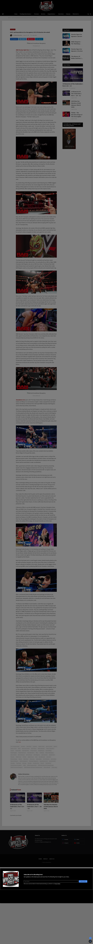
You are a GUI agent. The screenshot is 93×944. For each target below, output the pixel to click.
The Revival (48, 763)
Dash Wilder (48, 750)
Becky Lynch (13, 748)
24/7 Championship (15, 746)
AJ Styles (23, 746)
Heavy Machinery (50, 752)
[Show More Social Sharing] (45, 39)
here (19, 742)
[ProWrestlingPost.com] (46, 6)
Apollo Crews (41, 746)
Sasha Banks (39, 759)
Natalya (12, 757)
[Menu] (3, 14)
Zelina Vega (54, 767)
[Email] (11, 60)
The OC (42, 763)
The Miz (29, 763)
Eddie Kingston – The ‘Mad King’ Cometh (76, 43)
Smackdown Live (20, 400)
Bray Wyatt (33, 748)
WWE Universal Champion (17, 767)
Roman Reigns (14, 759)
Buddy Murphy (41, 748)
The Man (24, 763)
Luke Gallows (44, 754)
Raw (36, 757)
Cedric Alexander (50, 748)
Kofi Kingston (37, 754)
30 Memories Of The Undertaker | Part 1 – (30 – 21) (34, 806)
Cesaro (12, 750)
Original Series (51, 14)
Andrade (35, 746)
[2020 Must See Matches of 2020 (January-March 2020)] (51, 798)
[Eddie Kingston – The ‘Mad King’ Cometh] (66, 43)
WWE (24, 765)
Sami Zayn (26, 759)
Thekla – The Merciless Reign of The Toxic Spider (76, 114)
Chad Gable (18, 750)
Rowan (20, 759)
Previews (36, 14)
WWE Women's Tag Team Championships (33, 767)
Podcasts (68, 14)
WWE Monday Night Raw (22, 50)
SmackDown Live (44, 761)
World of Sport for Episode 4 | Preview (77, 50)
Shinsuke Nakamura (33, 761)
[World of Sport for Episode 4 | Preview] (66, 50)
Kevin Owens (29, 754)
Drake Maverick (22, 752)
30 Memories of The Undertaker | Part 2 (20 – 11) (17, 806)
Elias (37, 752)
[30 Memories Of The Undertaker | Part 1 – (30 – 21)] (34, 798)
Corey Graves (34, 750)
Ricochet (49, 757)
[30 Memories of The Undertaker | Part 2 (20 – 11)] (17, 798)
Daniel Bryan (41, 750)
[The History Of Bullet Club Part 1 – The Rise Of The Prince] (66, 57)
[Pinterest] (11, 57)
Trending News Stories (25, 14)
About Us (51, 858)
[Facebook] (11, 47)
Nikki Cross (18, 757)
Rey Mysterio (42, 757)
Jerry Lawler (13, 754)
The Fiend (18, 763)
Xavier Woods (47, 767)
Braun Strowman (25, 748)
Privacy (45, 858)
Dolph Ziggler (14, 752)
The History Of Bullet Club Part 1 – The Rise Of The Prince (77, 57)
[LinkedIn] (11, 54)
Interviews (61, 14)
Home (15, 14)
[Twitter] (11, 50)
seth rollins (53, 759)
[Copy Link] (11, 64)
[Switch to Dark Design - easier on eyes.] (90, 14)
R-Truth (24, 757)
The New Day (36, 763)
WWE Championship (31, 765)
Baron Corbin (49, 746)
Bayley (55, 746)
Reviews (43, 14)
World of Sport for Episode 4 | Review (76, 35)
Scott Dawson (46, 759)
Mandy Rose (52, 754)
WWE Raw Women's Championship (45, 765)
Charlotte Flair (25, 750)
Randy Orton (31, 757)
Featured (13, 29)
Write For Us (76, 14)
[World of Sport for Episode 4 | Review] (66, 36)
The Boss (13, 763)
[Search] (88, 14)
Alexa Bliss (29, 746)
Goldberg (42, 752)
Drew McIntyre (30, 752)
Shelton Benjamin (24, 761)
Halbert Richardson (18, 35)
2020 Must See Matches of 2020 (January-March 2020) (51, 806)
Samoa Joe (32, 759)
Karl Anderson (21, 754)
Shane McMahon (14, 761)
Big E (19, 748)
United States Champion (16, 765)
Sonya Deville (52, 761)
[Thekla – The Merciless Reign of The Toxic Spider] (66, 114)
